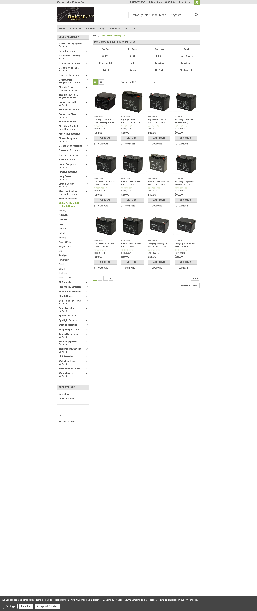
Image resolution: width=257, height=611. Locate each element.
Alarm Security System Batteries (70, 45)
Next (194, 278)
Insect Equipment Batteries (67, 166)
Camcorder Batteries (69, 63)
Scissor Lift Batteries (70, 291)
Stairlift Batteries (68, 324)
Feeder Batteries (67, 121)
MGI (60, 251)
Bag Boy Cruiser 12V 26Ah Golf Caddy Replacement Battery (104, 122)
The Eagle (63, 273)
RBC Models (65, 282)
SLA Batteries (66, 296)
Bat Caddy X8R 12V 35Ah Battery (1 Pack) (131, 245)
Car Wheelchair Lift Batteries (69, 69)
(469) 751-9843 (138, 2)
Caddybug (63, 219)
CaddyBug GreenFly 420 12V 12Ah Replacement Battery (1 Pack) (157, 246)
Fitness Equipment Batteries (68, 140)
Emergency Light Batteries (67, 103)
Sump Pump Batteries (70, 329)
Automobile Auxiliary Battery (69, 57)
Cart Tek (62, 228)
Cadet (61, 224)
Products (90, 28)
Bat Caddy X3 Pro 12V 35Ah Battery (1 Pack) (105, 183)
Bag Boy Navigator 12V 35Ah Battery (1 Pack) (157, 121)
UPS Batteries (66, 356)
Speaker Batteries (68, 315)
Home (62, 28)
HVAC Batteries (67, 159)
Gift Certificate (155, 2)
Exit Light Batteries (69, 109)
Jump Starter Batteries (65, 178)
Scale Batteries (67, 51)
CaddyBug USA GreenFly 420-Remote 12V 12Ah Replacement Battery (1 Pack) (184, 248)
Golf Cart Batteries (69, 155)
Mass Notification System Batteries (68, 192)
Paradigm (63, 255)
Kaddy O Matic (65, 242)
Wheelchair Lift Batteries (66, 374)
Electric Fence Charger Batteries (68, 88)
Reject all (26, 606)
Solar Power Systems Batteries (70, 302)
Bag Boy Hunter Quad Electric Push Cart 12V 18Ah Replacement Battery (132, 122)
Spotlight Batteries (69, 320)
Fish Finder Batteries (69, 133)
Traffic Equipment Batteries (68, 343)
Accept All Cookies (47, 606)
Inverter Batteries (68, 171)
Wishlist (171, 2)
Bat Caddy (63, 215)
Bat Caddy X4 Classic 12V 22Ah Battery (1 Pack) (158, 183)
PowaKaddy (64, 259)
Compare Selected (189, 285)
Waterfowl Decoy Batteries (67, 362)
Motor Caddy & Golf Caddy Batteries (69, 205)
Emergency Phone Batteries (68, 115)
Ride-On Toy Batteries (70, 286)
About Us (74, 28)
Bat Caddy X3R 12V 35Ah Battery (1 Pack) (131, 183)
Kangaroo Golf (65, 246)
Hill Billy (62, 233)
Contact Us (130, 28)
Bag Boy (62, 210)
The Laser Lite (65, 277)
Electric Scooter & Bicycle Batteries (68, 96)
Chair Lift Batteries (69, 75)
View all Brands (66, 398)
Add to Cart (106, 138)
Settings (10, 606)
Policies (114, 28)
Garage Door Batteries (70, 145)
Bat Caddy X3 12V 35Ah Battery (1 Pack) (184, 121)
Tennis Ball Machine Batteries (69, 335)
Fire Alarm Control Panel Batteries (68, 128)
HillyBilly (62, 237)
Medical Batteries (68, 198)
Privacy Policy (191, 599)
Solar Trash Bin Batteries (66, 309)
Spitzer (62, 268)
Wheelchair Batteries (69, 368)
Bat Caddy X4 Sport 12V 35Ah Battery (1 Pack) (184, 183)
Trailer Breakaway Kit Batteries (70, 350)
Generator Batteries (69, 150)
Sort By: (124, 82)
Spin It (61, 264)
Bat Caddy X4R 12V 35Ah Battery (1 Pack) (104, 245)
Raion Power (65, 394)
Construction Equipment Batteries (69, 81)
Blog (102, 28)
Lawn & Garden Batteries (66, 185)
